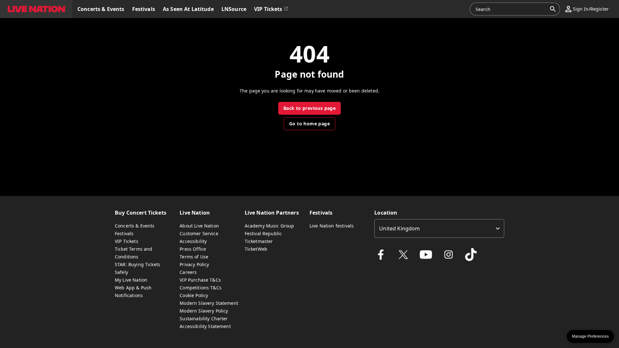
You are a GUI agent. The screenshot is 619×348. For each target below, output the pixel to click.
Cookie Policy (194, 295)
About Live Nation (199, 226)
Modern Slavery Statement (209, 303)
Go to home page (309, 124)
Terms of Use (194, 257)
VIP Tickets (126, 241)
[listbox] (439, 228)
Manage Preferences (590, 336)
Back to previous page (309, 108)
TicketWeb (256, 249)
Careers (188, 272)
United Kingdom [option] (399, 228)
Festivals (124, 233)
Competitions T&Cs (200, 288)
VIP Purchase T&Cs (200, 280)
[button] (36, 9)
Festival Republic (263, 233)
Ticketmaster (259, 241)
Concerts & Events (135, 226)
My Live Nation (131, 280)
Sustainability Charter (204, 318)
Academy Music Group (269, 226)
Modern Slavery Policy (204, 311)
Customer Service (199, 233)
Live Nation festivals (332, 226)
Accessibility (193, 241)
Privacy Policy (194, 264)
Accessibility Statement (205, 326)
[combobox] (511, 9)
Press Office (193, 249)
